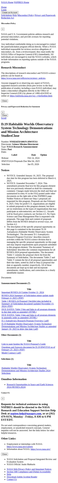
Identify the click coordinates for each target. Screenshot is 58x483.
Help (9, 474)
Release (5, 158)
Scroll (3, 118)
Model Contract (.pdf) (11, 353)
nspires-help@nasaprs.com (25, 413)
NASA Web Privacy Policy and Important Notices (29, 469)
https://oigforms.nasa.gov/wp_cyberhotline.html (31, 96)
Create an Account (9, 13)
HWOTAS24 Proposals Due (14, 161)
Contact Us (12, 479)
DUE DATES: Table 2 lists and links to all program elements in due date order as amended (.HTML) (29, 310)
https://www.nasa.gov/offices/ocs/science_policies (23, 78)
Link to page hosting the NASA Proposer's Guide (24, 344)
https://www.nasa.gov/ (41, 449)
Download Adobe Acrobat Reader (22, 477)
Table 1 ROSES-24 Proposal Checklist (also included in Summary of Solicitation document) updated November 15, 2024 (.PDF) (28, 303)
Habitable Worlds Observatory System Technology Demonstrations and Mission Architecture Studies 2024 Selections (26, 370)
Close (4, 101)
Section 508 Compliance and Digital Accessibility (29, 472)
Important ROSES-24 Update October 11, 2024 (23, 292)
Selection (6, 164)
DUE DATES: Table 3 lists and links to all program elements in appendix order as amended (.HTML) (29, 316)
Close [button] (15, 135)
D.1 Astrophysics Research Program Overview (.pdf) (25, 321)
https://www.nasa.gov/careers (20, 446)
